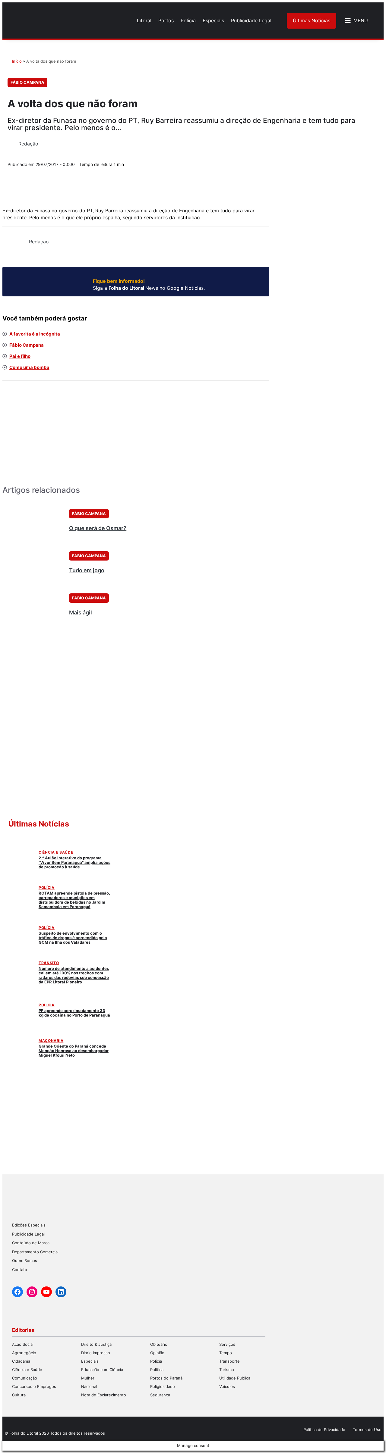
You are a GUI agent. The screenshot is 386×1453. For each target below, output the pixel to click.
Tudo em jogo (86, 570)
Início (17, 61)
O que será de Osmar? (97, 528)
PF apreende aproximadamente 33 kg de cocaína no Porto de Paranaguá (74, 1012)
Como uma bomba (29, 367)
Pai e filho (19, 356)
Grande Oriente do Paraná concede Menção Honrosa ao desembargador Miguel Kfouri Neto (74, 1051)
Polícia (47, 887)
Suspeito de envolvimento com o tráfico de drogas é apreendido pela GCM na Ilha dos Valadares (73, 938)
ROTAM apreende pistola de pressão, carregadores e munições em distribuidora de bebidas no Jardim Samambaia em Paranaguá (74, 900)
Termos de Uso (367, 1429)
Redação (28, 144)
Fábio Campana (27, 82)
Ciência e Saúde (56, 852)
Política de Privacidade (324, 1429)
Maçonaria (51, 1040)
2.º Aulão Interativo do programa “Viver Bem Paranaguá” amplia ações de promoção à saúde (74, 862)
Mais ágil (80, 612)
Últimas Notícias (311, 20)
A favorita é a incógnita (34, 334)
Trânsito (49, 963)
